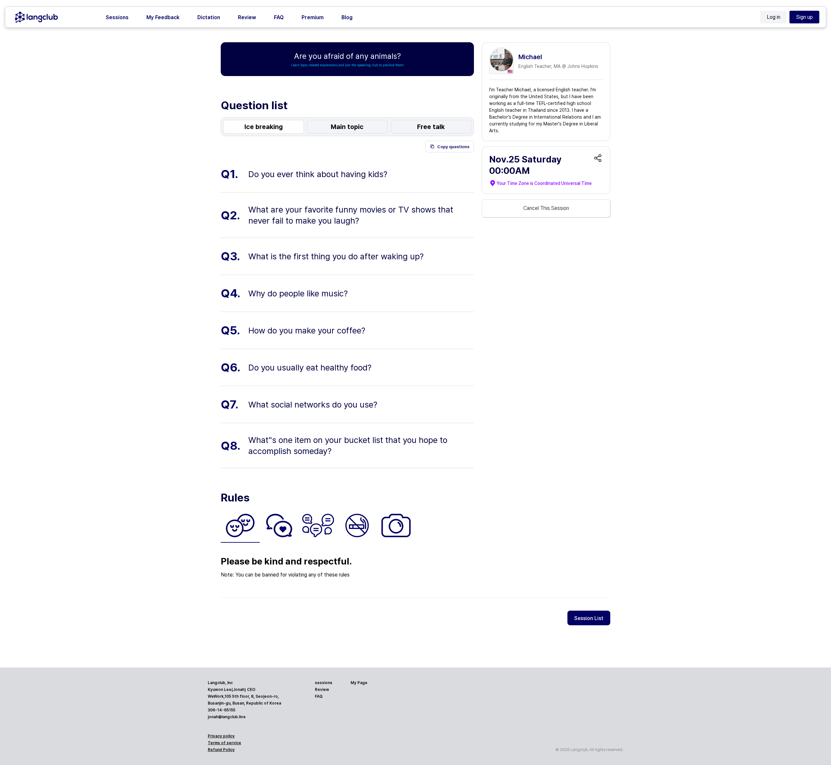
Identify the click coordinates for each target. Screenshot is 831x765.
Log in (773, 17)
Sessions (117, 17)
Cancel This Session (546, 208)
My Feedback (163, 17)
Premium (313, 17)
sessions (323, 683)
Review (247, 17)
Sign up (804, 17)
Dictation (208, 17)
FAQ (279, 17)
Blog (347, 17)
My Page (359, 683)
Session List (588, 618)
